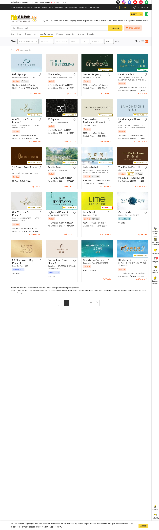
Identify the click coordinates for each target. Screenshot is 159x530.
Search (115, 28)
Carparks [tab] (70, 34)
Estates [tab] (59, 34)
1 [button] (66, 303)
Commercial (28, 7)
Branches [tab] (91, 34)
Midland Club (94, 7)
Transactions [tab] (30, 34)
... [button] (85, 303)
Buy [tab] (12, 34)
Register (124, 7)
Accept (143, 526)
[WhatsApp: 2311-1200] (146, 14)
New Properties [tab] (46, 34)
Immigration (59, 7)
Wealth (51, 7)
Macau (44, 7)
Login (115, 7)
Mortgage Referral (71, 7)
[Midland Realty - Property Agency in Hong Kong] (24, 18)
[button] (60, 303)
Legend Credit (83, 7)
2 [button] (72, 303)
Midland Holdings (16, 7)
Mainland (37, 7)
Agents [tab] (81, 34)
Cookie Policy (55, 527)
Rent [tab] (19, 34)
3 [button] (78, 303)
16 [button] (91, 303)
